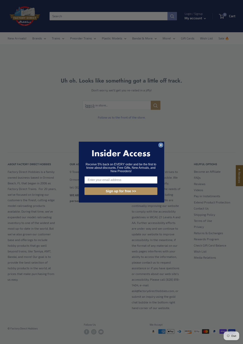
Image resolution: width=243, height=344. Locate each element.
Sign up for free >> (121, 191)
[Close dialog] (161, 145)
